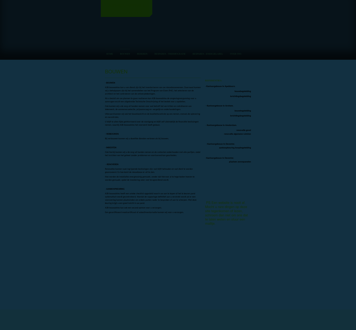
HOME (109, 54)
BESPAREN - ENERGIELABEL (208, 54)
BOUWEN (125, 54)
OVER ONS (235, 54)
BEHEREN (142, 54)
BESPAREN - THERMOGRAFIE (170, 54)
